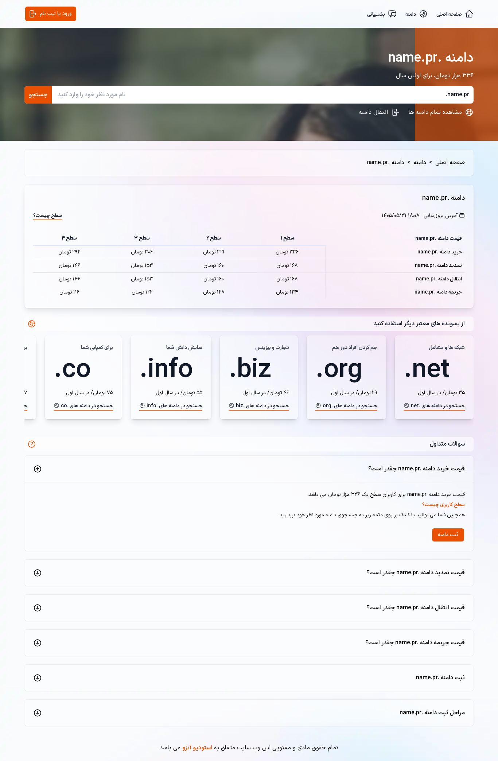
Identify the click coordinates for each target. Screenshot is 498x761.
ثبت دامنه (448, 535)
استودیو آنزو (197, 747)
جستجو (38, 94)
